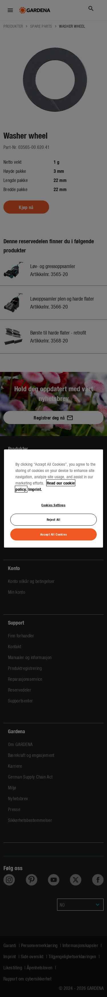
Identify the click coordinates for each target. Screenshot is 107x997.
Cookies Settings (53, 504)
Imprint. (35, 489)
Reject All (53, 519)
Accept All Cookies (53, 534)
